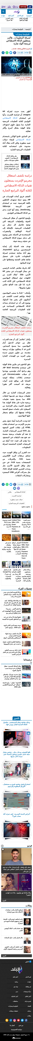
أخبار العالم (28, 996)
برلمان (29, 1011)
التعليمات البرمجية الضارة (16, 503)
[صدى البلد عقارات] (9, 6)
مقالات (29, 1016)
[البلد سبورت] (23, 6)
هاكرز (9, 492)
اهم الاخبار (20, 15)
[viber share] (18, 488)
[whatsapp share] (7, 52)
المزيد (4, 900)
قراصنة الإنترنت (16, 496)
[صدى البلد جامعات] (15, 6)
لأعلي (27, 962)
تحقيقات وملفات (13, 1011)
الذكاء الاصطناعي (20, 492)
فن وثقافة (28, 986)
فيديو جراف (28, 1001)
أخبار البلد (11, 15)
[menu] (29, 11)
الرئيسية (28, 15)
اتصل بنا (12, 1025)
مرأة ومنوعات (27, 991)
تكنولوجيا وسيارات (17, 29)
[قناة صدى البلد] (30, 6)
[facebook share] (14, 52)
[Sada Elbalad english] (3, 6)
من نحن (21, 1025)
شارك (19, 52)
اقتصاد (29, 1006)
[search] (3, 11)
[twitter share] (10, 52)
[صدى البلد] (16, 11)
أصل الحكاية (14, 996)
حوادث (29, 982)
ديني (17, 991)
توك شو (16, 986)
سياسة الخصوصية (16, 1029)
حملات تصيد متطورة (16, 499)
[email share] (3, 52)
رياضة (16, 982)
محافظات (15, 1001)
